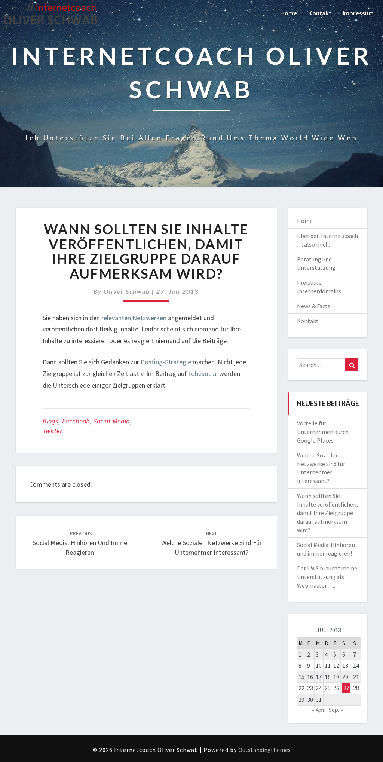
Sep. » (336, 709)
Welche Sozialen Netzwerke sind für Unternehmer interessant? (211, 543)
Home (288, 12)
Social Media (112, 421)
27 (346, 688)
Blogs (50, 421)
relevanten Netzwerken (133, 317)
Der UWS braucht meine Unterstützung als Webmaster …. (327, 576)
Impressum (358, 12)
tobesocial (203, 373)
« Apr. (318, 709)
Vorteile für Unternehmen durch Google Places (323, 431)
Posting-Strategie (166, 362)
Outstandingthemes (264, 749)
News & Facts (313, 306)
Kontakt (319, 12)
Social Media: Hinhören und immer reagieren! (81, 543)
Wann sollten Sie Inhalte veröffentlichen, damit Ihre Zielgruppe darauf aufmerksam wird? (327, 512)
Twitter (52, 430)
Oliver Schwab (127, 291)
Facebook (75, 421)
